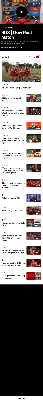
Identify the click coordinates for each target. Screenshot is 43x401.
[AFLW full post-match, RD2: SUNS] (21, 98)
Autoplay (32, 57)
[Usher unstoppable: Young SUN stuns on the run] (21, 139)
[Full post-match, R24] (21, 198)
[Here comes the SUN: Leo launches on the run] (21, 263)
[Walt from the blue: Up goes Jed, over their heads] (21, 237)
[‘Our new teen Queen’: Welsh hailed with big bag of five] (21, 112)
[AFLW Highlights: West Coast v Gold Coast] (21, 125)
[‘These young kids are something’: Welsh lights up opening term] (21, 169)
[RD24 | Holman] (21, 276)
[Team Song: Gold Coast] (21, 210)
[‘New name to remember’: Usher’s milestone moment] (21, 184)
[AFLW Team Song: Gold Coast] (21, 75)
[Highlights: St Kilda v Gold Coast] (21, 223)
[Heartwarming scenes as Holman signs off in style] (21, 250)
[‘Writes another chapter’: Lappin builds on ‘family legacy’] (21, 154)
